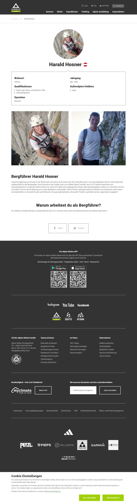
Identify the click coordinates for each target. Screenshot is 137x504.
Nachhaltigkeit (105, 346)
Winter (60, 11)
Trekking (85, 11)
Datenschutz (66, 411)
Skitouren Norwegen (78, 349)
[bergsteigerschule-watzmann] (80, 319)
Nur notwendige (89, 498)
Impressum (17, 411)
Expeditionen (72, 11)
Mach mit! (43, 390)
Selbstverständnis (106, 343)
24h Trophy (74, 343)
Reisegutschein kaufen (49, 356)
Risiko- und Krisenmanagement (111, 411)
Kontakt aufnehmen (48, 362)
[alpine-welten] (56, 319)
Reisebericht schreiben (49, 353)
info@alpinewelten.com (20, 351)
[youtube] (68, 307)
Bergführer (15, 19)
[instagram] (53, 307)
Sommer (49, 11)
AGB (75, 411)
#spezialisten (118, 11)
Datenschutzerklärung (52, 491)
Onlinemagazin (47, 359)
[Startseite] (15, 8)
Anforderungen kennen (50, 349)
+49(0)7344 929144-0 (23, 346)
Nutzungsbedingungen (34, 411)
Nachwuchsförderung (108, 353)
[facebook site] (84, 307)
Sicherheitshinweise (88, 411)
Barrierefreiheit (52, 411)
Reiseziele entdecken (49, 343)
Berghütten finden (48, 346)
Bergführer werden (106, 349)
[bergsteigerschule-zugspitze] (68, 319)
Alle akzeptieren (113, 498)
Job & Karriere (104, 356)
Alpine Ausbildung (101, 11)
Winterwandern (76, 353)
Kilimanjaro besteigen (78, 346)
